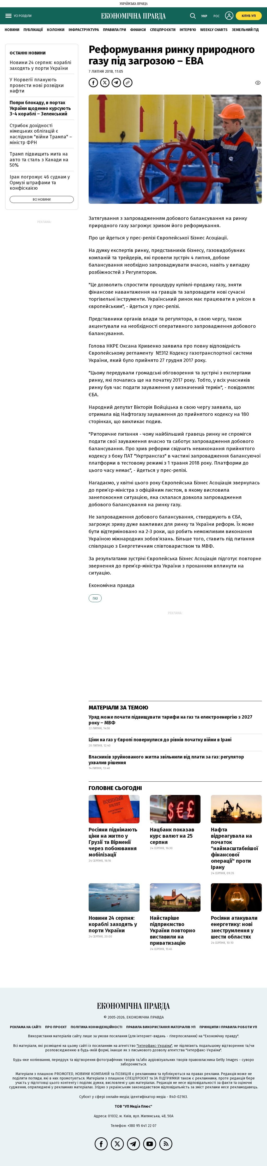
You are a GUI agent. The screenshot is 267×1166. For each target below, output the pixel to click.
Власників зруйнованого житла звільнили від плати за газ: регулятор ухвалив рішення (166, 760)
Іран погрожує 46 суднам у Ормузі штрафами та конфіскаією (40, 182)
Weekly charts (214, 30)
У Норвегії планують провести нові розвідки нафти (37, 85)
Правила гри (114, 30)
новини (12, 30)
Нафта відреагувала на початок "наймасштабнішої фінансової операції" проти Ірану (234, 848)
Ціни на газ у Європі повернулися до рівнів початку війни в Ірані (160, 740)
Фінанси (138, 30)
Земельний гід (245, 30)
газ (95, 598)
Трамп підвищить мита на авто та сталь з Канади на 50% (39, 159)
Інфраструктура (84, 30)
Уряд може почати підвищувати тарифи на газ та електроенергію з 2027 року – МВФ (170, 720)
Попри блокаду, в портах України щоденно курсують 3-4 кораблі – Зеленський (40, 108)
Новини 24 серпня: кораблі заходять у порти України (113, 924)
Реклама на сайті (25, 1027)
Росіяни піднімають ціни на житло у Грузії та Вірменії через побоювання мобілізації (113, 842)
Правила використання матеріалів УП (161, 1027)
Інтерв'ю (188, 30)
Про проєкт (56, 1027)
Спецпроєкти (162, 30)
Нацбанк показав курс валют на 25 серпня (172, 835)
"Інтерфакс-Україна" (154, 1046)
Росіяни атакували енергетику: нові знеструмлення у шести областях (234, 927)
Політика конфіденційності (96, 1027)
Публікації (33, 30)
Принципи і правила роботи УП (228, 1027)
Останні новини (28, 53)
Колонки (55, 30)
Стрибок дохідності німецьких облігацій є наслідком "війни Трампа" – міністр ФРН (41, 134)
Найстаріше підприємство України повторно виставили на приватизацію (172, 930)
